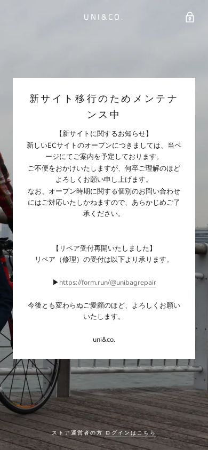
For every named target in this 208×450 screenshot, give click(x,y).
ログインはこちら (130, 433)
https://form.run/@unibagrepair (107, 282)
